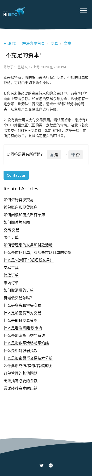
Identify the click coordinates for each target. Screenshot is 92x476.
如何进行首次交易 (19, 199)
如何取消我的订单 (19, 290)
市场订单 (11, 282)
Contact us (16, 175)
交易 (54, 43)
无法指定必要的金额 (21, 380)
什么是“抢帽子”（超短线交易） (29, 260)
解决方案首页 (33, 43)
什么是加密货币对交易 (22, 312)
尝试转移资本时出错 (21, 388)
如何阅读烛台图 (17, 222)
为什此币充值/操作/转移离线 (28, 365)
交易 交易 (11, 230)
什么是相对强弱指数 (21, 350)
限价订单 (11, 237)
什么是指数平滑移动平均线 (26, 343)
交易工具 (11, 267)
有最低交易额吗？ (19, 297)
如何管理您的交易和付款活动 (28, 245)
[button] (83, 9)
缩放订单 (11, 275)
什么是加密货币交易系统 (24, 335)
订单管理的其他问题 (21, 373)
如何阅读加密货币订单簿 (24, 214)
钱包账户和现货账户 (21, 207)
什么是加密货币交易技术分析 (28, 358)
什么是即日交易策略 (21, 320)
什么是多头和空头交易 (22, 305)
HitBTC (10, 43)
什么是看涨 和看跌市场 (23, 328)
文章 (67, 43)
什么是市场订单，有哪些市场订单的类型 (37, 252)
